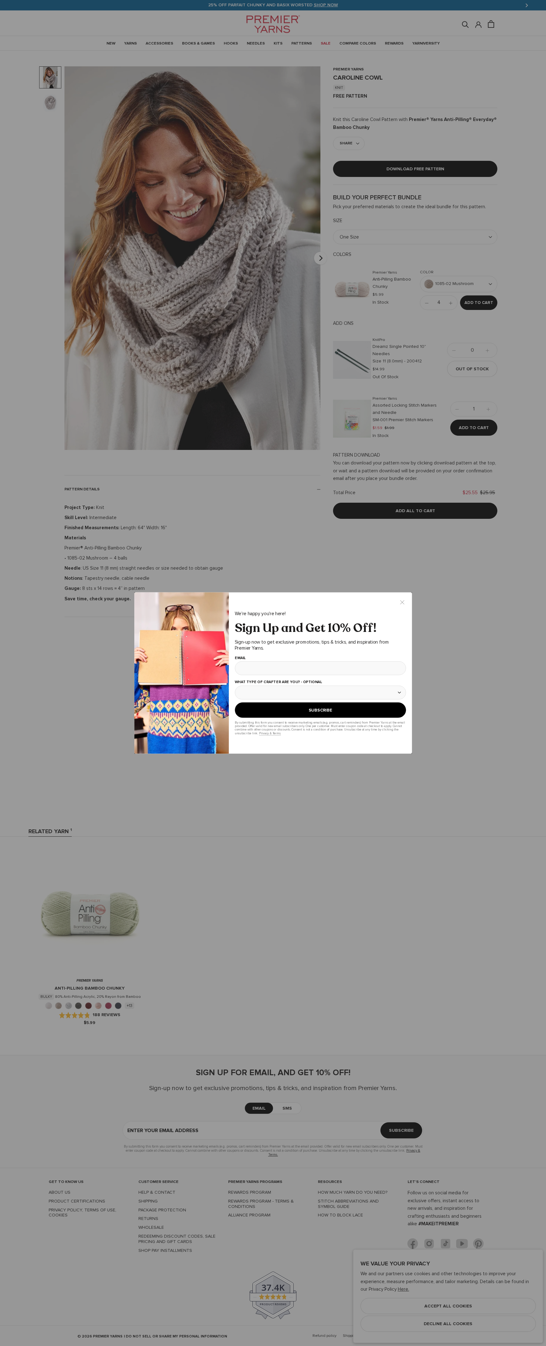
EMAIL (240, 658)
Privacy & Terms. (270, 733)
